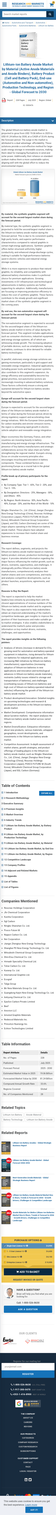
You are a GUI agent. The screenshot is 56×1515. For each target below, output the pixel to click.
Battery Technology (13, 1119)
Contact (28, 1462)
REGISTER (28, 1374)
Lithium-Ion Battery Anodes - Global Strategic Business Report (32, 1144)
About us (28, 1418)
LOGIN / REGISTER (28, 1471)
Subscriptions (28, 1451)
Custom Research (28, 1447)
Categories (28, 1438)
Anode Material (33, 1114)
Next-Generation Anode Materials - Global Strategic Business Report (30, 1179)
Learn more (31, 1504)
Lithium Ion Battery (12, 1114)
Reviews (28, 1426)
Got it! (34, 1510)
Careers (28, 1422)
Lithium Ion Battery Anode (40, 1119)
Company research (28, 1442)
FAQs (28, 1467)
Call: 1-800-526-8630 (28, 1302)
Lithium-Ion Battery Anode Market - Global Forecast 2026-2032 (31, 1161)
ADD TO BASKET (28, 1271)
